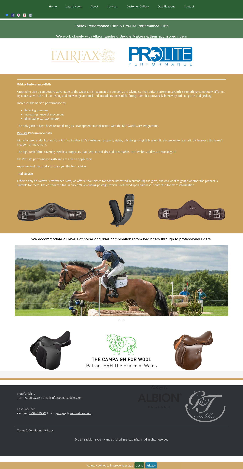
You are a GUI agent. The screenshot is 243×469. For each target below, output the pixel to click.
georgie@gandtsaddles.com (73, 413)
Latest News (74, 6)
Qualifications (166, 6)
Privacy (151, 465)
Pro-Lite (22, 133)
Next (233, 280)
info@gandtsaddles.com (66, 398)
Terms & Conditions (29, 430)
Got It (139, 465)
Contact (189, 6)
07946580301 (37, 413)
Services (112, 6)
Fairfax (22, 84)
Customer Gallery (138, 6)
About (94, 6)
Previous (9, 280)
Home (53, 6)
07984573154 (33, 398)
